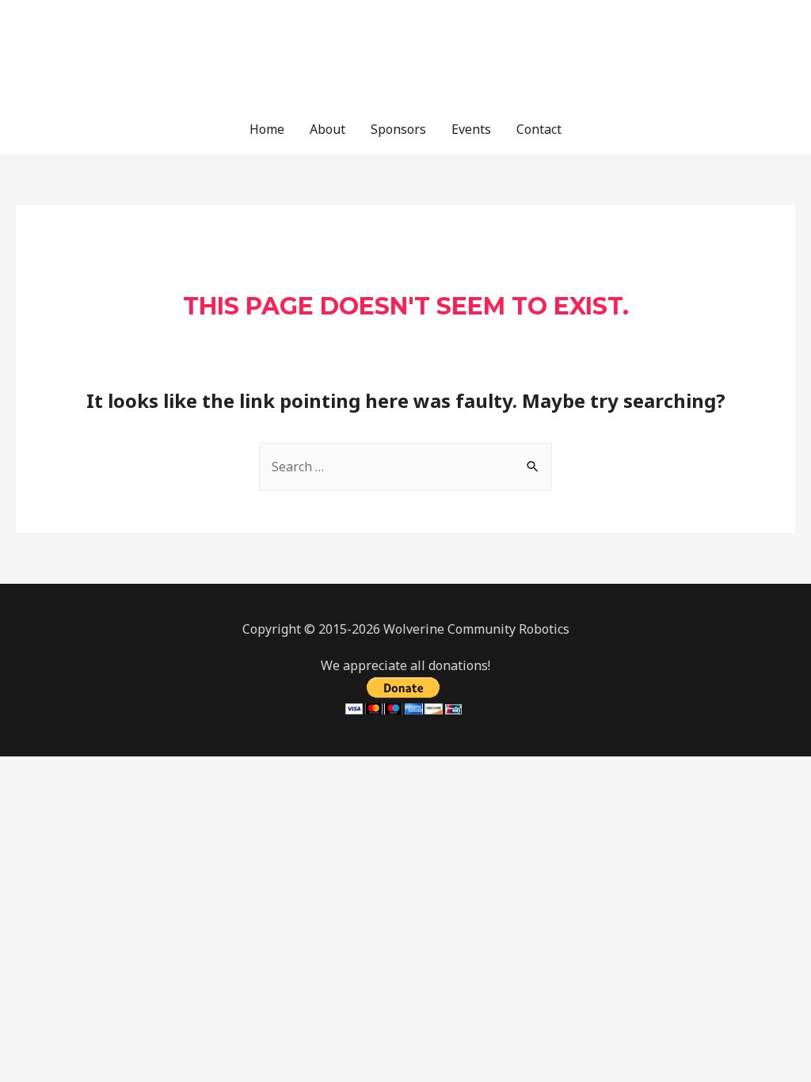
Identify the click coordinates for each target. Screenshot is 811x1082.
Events (471, 129)
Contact (539, 129)
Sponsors (398, 129)
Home (266, 129)
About (327, 129)
